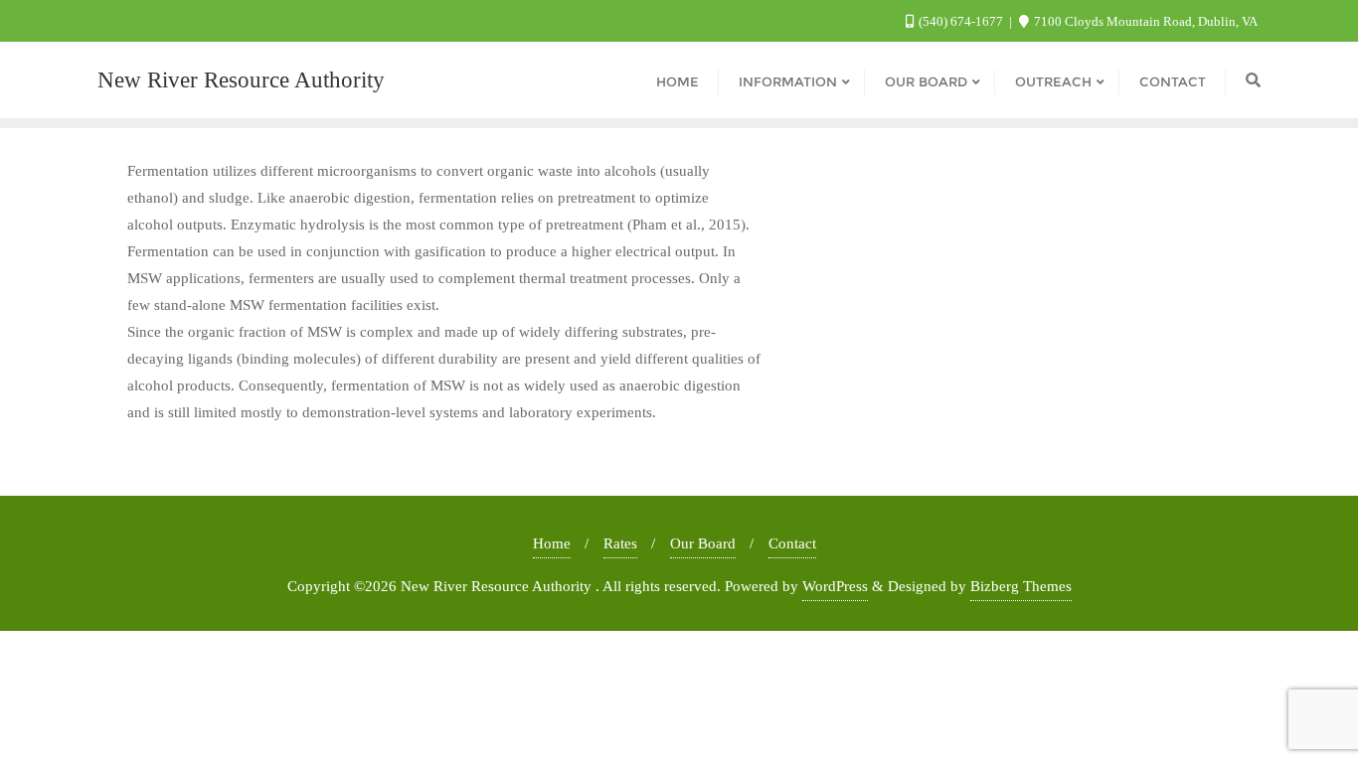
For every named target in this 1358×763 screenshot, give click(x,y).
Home (552, 543)
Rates (620, 543)
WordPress (835, 586)
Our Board (703, 543)
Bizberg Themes (1021, 586)
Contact (792, 543)
